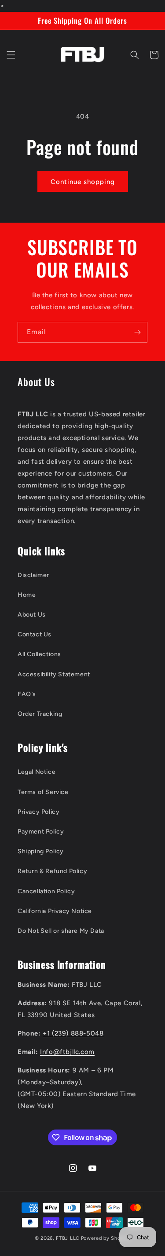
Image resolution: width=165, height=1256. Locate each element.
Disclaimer (33, 575)
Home (27, 595)
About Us (32, 614)
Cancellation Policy (46, 891)
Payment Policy (41, 831)
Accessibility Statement (54, 674)
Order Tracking (40, 714)
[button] (11, 55)
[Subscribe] (137, 332)
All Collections (39, 654)
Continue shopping (83, 182)
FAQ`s (27, 694)
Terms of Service (43, 792)
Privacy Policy (38, 812)
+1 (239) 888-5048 (73, 1033)
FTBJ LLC (68, 1238)
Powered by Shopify (106, 1238)
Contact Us (34, 634)
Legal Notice (36, 772)
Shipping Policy (41, 851)
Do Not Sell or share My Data (61, 931)
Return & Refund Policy (52, 871)
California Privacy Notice (55, 911)
